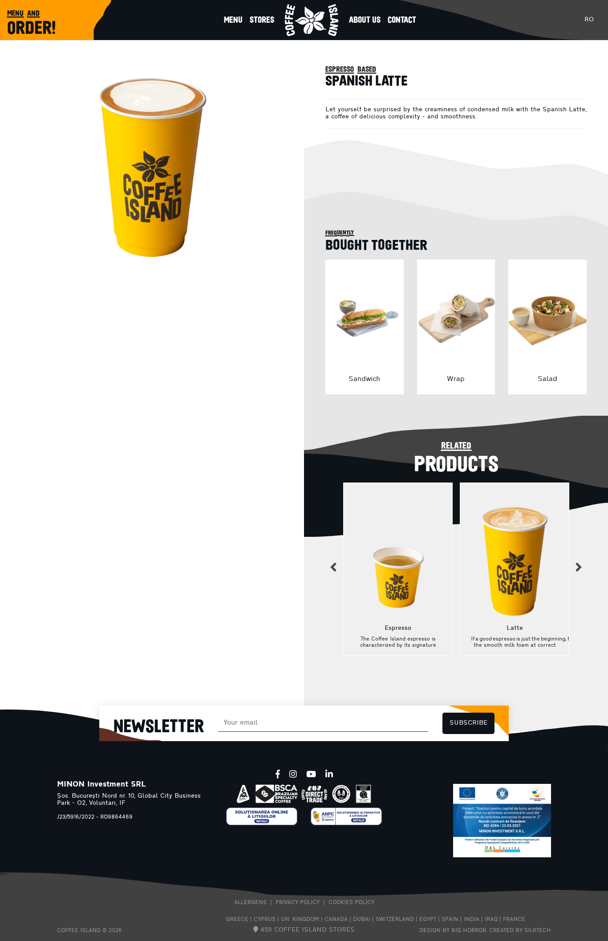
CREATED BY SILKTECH (520, 930)
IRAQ (491, 919)
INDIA (471, 919)
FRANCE (514, 919)
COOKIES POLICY (351, 902)
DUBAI (361, 919)
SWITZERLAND (395, 919)
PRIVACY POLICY (298, 902)
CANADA (336, 919)
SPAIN (450, 919)
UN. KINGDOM (300, 919)
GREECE (237, 919)
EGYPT (427, 919)
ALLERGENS (250, 902)
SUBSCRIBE (468, 723)
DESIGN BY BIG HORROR (452, 930)
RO (589, 19)
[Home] (311, 20)
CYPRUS (265, 919)
